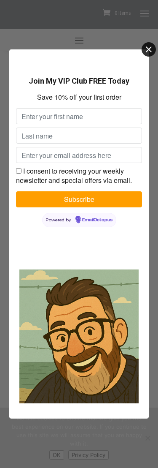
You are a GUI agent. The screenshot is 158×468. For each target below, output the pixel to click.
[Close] (149, 49)
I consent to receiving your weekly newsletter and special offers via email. (74, 175)
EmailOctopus (97, 220)
